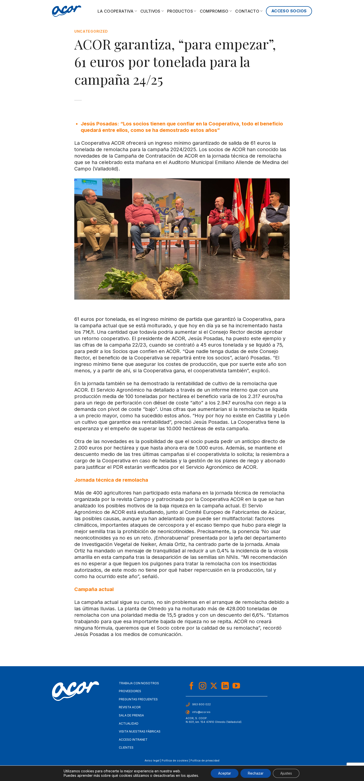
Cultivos (150, 11)
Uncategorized (91, 31)
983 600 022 (201, 704)
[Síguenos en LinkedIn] (225, 686)
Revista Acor (130, 707)
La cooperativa (115, 11)
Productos (180, 11)
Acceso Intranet (133, 739)
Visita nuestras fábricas (139, 731)
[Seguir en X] (213, 686)
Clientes (126, 747)
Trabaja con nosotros (139, 683)
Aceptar (224, 773)
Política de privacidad (204, 760)
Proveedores (130, 691)
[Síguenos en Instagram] (202, 686)
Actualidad (128, 723)
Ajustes (286, 773)
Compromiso (214, 11)
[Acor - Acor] (66, 11)
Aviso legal (152, 760)
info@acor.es (201, 712)
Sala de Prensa (131, 715)
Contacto (247, 11)
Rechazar (255, 773)
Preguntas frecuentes (138, 699)
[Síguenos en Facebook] (191, 686)
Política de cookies (175, 760)
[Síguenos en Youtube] (236, 686)
